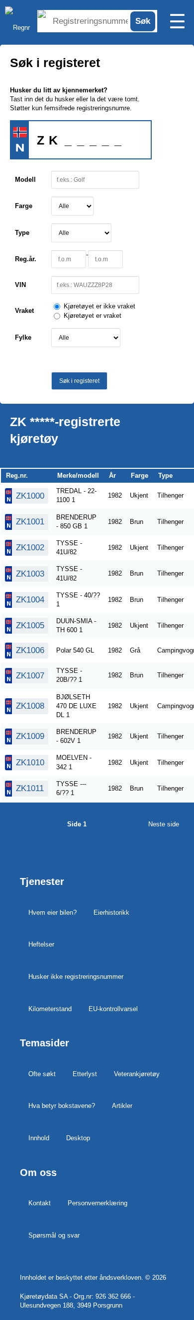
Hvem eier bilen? (52, 912)
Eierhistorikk (111, 912)
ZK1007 (30, 675)
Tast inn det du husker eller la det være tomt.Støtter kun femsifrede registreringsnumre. (75, 99)
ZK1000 (30, 496)
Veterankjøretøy (137, 1074)
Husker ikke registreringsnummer (75, 976)
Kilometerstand (50, 1009)
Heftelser (41, 944)
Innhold (38, 1138)
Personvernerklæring (97, 1203)
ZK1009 (30, 736)
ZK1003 (30, 574)
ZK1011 (30, 788)
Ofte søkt (42, 1074)
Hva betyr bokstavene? (61, 1105)
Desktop (78, 1138)
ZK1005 (30, 625)
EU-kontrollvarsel (113, 1009)
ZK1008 (30, 706)
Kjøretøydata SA (44, 1296)
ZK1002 (30, 547)
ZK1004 (30, 599)
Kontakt (39, 1203)
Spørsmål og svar (54, 1235)
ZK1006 (30, 650)
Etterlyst (85, 1074)
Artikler (122, 1105)
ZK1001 (30, 521)
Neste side (163, 824)
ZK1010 (30, 762)
